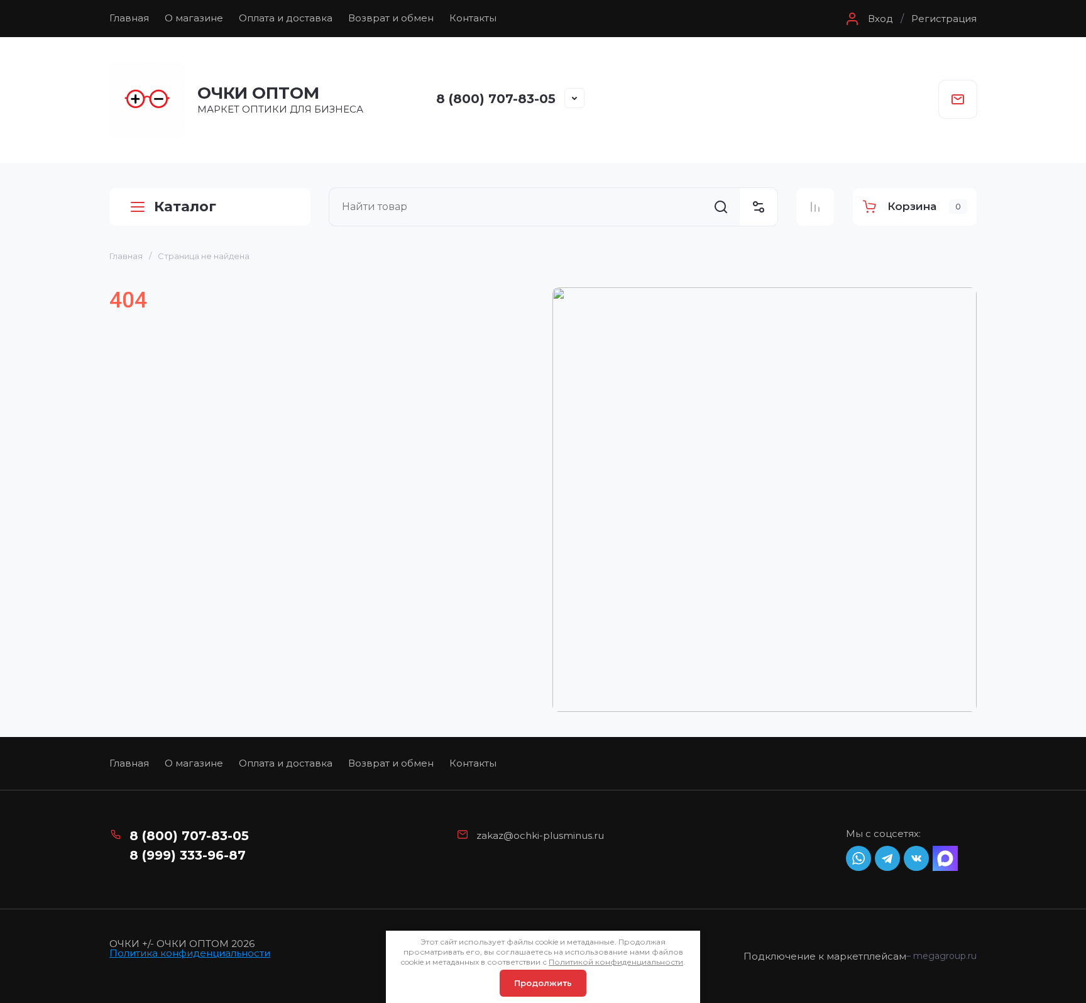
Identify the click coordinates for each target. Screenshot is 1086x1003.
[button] (868, 18)
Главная (129, 18)
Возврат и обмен (391, 18)
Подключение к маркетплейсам (824, 956)
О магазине (194, 18)
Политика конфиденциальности (189, 953)
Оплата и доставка (285, 18)
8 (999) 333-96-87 (187, 855)
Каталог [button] (185, 206)
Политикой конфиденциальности (616, 962)
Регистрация (944, 19)
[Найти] (721, 207)
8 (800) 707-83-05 (496, 98)
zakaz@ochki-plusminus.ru (540, 835)
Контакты (472, 18)
